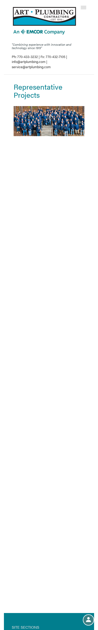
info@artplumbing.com (28, 61)
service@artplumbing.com (31, 66)
